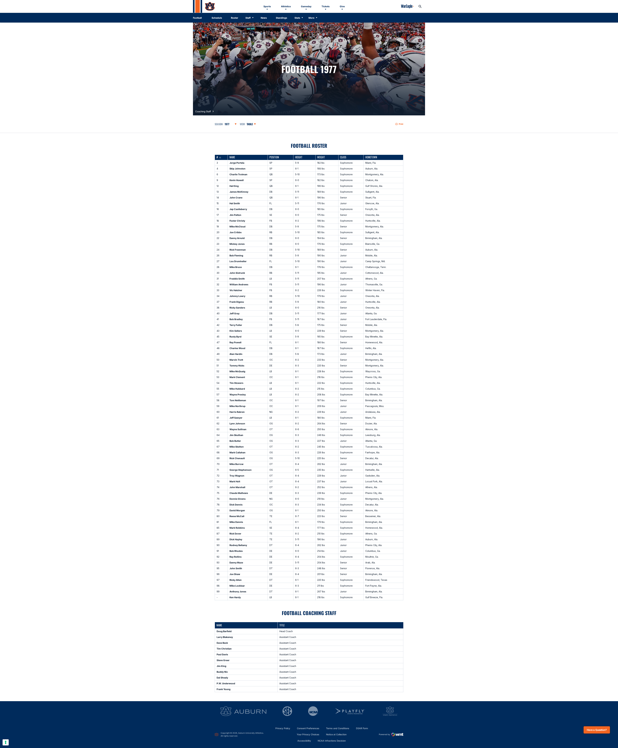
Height (298, 157)
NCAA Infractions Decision (332, 740)
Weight (321, 157)
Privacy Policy (282, 728)
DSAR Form (362, 728)
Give (342, 6)
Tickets (326, 6)
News (264, 17)
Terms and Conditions (337, 728)
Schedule (217, 17)
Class (343, 157)
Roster (234, 17)
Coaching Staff (203, 111)
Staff (248, 17)
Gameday (306, 6)
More (311, 17)
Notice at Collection (336, 734)
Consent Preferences (308, 728)
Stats (297, 17)
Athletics (286, 6)
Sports (267, 6)
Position (274, 157)
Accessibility (304, 740)
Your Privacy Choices (308, 734)
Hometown (371, 157)
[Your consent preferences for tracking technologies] (6, 742)
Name (232, 157)
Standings (281, 17)
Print (401, 124)
